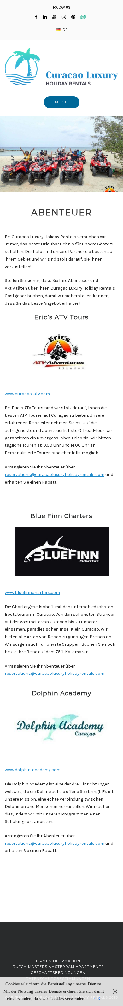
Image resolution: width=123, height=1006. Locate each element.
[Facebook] (36, 17)
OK (97, 999)
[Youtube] (54, 17)
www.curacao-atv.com (27, 394)
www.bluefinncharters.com (32, 592)
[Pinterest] (73, 17)
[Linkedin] (45, 17)
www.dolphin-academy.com (33, 770)
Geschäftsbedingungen (58, 972)
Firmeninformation (58, 961)
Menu (61, 102)
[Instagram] (64, 17)
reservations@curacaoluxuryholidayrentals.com (54, 474)
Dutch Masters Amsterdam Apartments (58, 966)
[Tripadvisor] (85, 17)
